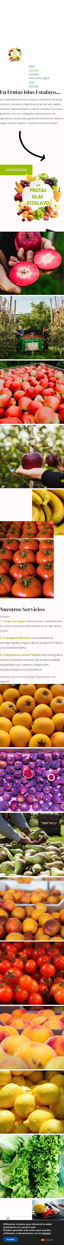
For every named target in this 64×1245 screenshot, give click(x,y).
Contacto (34, 74)
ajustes (46, 1233)
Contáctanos (16, 170)
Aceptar (11, 1239)
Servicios (34, 70)
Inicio (32, 66)
